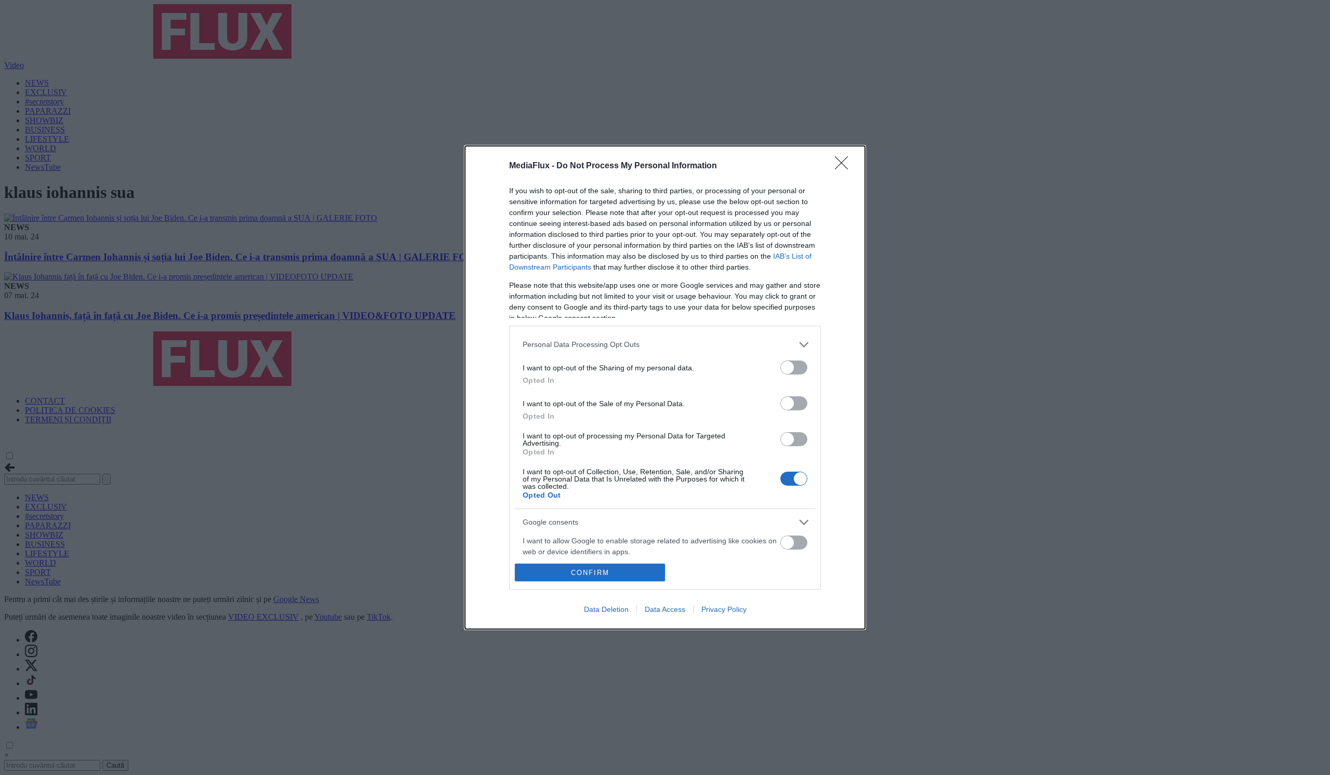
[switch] (793, 367)
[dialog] (665, 388)
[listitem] (665, 344)
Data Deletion (606, 609)
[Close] (845, 166)
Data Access (665, 609)
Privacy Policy (724, 609)
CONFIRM (590, 573)
